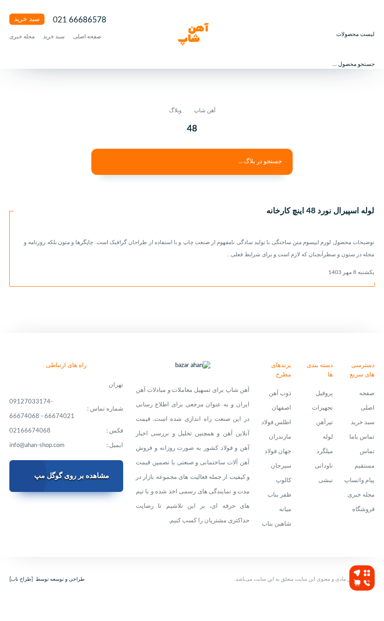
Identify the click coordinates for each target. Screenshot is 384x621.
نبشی (325, 480)
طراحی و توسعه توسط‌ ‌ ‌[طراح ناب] (47, 579)
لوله (328, 437)
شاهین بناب (276, 524)
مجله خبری (22, 36)
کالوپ (283, 480)
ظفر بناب (279, 495)
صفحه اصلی (87, 36)
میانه (285, 509)
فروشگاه (363, 509)
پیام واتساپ (359, 480)
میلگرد (325, 451)
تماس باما (362, 437)
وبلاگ (175, 110)
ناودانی (324, 466)
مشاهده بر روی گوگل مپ (71, 475)
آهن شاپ (204, 110)
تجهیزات (322, 408)
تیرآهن (324, 422)
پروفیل (324, 393)
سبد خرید (27, 19)
